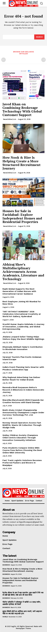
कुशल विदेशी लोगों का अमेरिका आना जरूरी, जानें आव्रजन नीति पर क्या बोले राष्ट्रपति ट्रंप (22, 612)
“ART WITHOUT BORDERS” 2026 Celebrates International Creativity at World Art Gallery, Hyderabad (22, 314)
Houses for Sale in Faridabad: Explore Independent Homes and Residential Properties (22, 216)
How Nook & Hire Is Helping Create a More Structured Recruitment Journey (21, 162)
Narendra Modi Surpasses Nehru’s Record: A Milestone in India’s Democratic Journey (23, 389)
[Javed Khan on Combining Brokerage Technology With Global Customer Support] (23, 85)
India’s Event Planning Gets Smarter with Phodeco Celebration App (23, 368)
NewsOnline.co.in (9, 119)
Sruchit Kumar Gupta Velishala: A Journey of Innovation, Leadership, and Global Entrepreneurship (23, 326)
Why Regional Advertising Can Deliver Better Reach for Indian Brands (21, 378)
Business (6, 565)
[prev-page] (3, 60)
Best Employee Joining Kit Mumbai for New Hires (22, 302)
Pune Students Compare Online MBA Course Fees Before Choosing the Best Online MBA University (22, 450)
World (5, 617)
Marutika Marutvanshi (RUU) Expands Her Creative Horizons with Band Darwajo (23, 401)
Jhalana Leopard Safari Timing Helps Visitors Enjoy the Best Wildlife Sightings (23, 337)
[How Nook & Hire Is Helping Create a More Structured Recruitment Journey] (23, 138)
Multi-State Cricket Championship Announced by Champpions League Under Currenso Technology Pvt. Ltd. (23, 412)
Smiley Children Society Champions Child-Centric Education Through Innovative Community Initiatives (20, 437)
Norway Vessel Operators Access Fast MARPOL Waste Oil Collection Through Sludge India (22, 425)
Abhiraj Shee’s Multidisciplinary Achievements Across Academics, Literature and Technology (23, 271)
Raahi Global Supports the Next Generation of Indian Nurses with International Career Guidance (19, 291)
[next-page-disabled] (43, 60)
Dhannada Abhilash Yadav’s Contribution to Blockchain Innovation (23, 348)
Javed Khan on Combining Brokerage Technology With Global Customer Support (22, 109)
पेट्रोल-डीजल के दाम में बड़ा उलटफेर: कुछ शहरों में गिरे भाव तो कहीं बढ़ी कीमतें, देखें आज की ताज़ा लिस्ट (23, 594)
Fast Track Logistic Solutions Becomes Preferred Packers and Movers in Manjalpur (22, 462)
